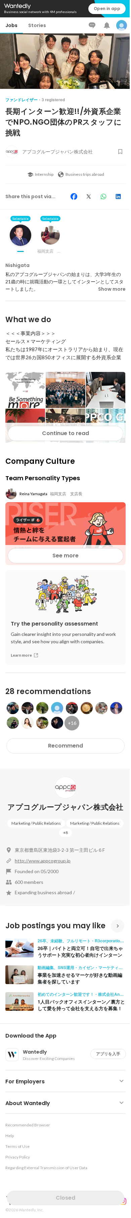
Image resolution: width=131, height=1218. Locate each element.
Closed (65, 1198)
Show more (112, 289)
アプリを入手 (108, 1054)
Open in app (107, 8)
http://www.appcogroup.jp (43, 860)
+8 (65, 832)
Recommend (65, 746)
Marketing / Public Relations (36, 823)
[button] (68, 1036)
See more (65, 555)
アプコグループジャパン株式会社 (65, 807)
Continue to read (65, 433)
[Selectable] (20, 240)
